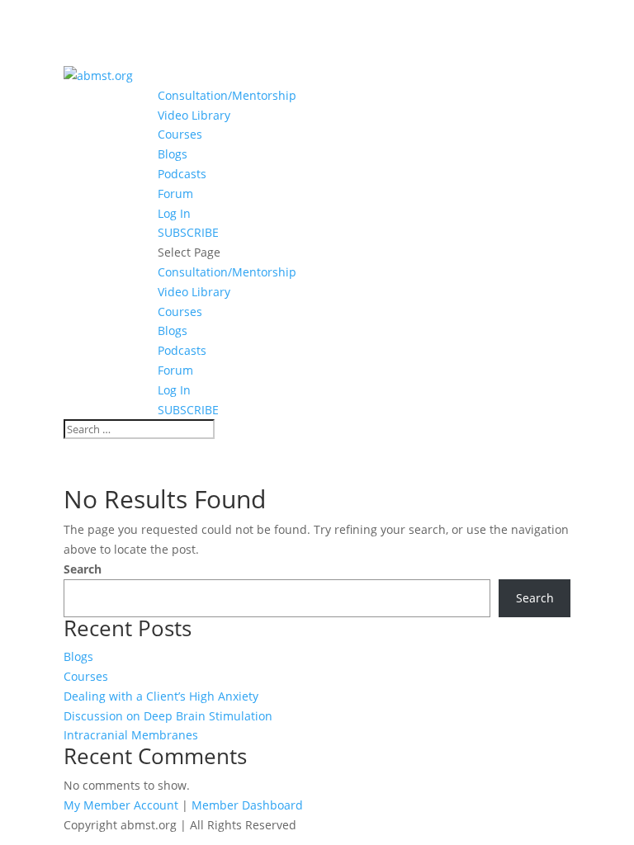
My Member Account (121, 805)
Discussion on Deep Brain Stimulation (168, 716)
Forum (175, 193)
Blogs (172, 154)
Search (83, 569)
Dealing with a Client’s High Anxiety (161, 696)
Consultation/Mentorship (227, 95)
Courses (180, 134)
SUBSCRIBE (188, 232)
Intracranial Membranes (131, 735)
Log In (174, 213)
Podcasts (182, 174)
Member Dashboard (247, 805)
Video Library (194, 115)
